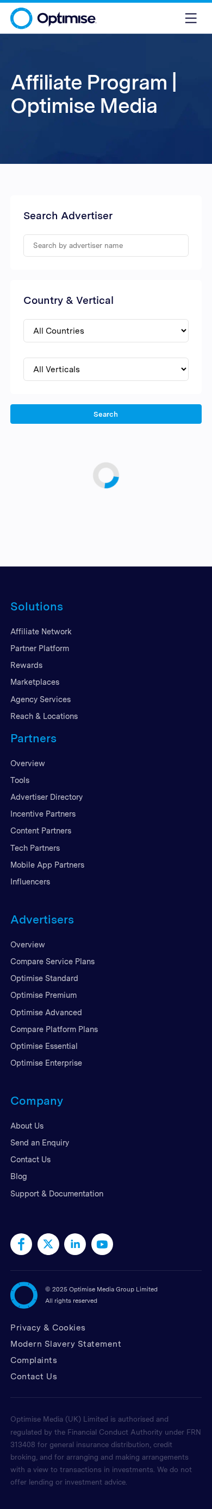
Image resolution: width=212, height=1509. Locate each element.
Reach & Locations (44, 716)
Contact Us (30, 1159)
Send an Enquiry (39, 1142)
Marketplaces (34, 681)
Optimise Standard (44, 978)
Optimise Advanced (46, 1012)
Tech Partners (35, 847)
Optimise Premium (43, 994)
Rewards (26, 665)
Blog (18, 1176)
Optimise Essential (44, 1045)
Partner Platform (39, 648)
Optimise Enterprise (46, 1062)
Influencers (30, 881)
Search (106, 413)
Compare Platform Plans (54, 1029)
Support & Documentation (56, 1193)
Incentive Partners (43, 813)
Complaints (33, 1360)
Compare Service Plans (52, 961)
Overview (27, 763)
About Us (26, 1125)
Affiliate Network (41, 631)
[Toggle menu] (190, 18)
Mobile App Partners (47, 864)
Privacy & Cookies (48, 1327)
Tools (19, 780)
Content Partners (40, 830)
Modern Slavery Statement (65, 1344)
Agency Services (40, 699)
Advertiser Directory (46, 796)
